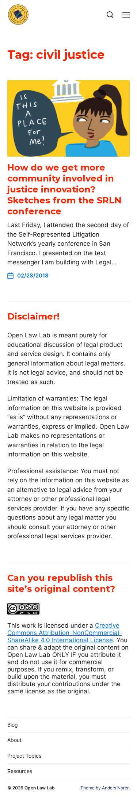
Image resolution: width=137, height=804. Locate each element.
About (14, 740)
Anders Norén (116, 787)
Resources (19, 771)
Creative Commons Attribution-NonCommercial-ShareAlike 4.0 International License (64, 633)
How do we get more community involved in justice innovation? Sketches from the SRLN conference (64, 189)
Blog (12, 724)
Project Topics (24, 756)
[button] (110, 14)
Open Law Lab (39, 787)
